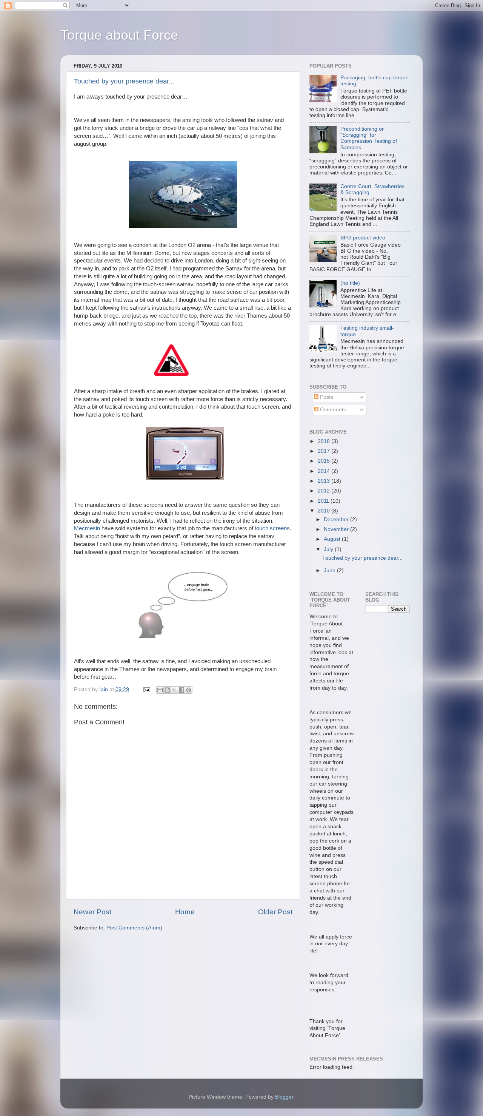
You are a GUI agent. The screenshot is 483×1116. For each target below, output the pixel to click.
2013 (324, 481)
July (329, 549)
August (333, 539)
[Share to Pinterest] (188, 690)
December (337, 519)
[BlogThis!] (167, 690)
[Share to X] (174, 690)
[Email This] (160, 690)
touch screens (272, 528)
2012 (324, 491)
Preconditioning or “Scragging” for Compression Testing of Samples (368, 138)
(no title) (350, 283)
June (330, 570)
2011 (324, 501)
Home (185, 912)
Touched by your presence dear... (124, 81)
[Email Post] (146, 689)
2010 (324, 511)
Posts (325, 397)
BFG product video (362, 238)
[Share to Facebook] (181, 690)
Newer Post (92, 912)
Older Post (275, 912)
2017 (324, 451)
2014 (324, 471)
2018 (324, 441)
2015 (324, 461)
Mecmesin (87, 528)
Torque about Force (119, 35)
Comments (332, 409)
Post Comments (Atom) (134, 928)
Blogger (284, 1097)
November (337, 529)
